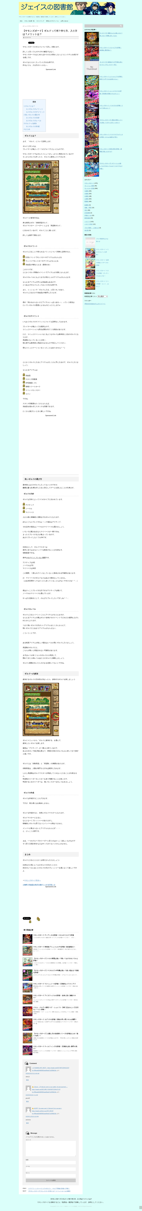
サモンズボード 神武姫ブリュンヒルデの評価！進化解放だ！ (54, 947)
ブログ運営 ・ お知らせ (92, 228)
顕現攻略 (87, 218)
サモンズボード (89, 183)
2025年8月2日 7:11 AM (32, 1095)
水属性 (87, 196)
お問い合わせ (64, 21)
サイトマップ (40, 21)
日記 (86, 210)
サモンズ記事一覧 (29, 21)
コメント (28, 1140)
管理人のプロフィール (52, 21)
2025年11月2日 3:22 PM (32, 1116)
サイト (28, 1173)
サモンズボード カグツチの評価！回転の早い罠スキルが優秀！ (55, 1019)
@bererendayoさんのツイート (95, 304)
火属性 (87, 199)
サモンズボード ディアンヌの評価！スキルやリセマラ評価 (53, 935)
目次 (21, 21)
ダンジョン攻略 (89, 186)
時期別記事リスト (91, 296)
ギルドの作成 (33, 126)
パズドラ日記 (89, 224)
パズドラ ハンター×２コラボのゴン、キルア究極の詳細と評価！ (49, 1188)
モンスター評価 (89, 188)
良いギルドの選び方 (32, 115)
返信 (27, 1080)
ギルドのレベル (33, 121)
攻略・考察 (88, 207)
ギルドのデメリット (35, 112)
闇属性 (87, 201)
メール (28, 1166)
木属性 (87, 193)
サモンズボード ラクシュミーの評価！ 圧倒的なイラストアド (54, 984)
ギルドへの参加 (30, 123)
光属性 (87, 191)
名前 (27, 1160)
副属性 (87, 205)
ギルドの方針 (33, 118)
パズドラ (87, 221)
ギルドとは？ (29, 106)
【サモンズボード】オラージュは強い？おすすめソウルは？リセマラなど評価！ (110, 166)
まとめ (27, 129)
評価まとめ (88, 215)
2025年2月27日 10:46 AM (32, 1073)
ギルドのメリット (34, 109)
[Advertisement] (51, 83)
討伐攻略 (87, 213)
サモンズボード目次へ (32, 880)
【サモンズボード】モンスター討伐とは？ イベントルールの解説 (49, 1191)
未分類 (87, 230)
